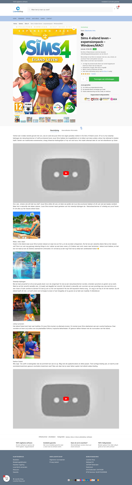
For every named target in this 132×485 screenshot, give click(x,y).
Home (15, 23)
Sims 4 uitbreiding (80, 437)
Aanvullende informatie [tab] (69, 130)
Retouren (16, 470)
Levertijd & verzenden (20, 467)
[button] (73, 28)
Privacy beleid (54, 462)
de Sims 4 (105, 71)
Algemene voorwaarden (57, 460)
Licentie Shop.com (19, 481)
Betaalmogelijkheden (19, 462)
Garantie (15, 472)
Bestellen (16, 460)
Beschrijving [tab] (54, 130)
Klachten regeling (18, 465)
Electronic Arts (90, 30)
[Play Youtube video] (66, 173)
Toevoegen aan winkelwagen (104, 79)
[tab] (81, 130)
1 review (93, 74)
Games (21, 23)
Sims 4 (27, 23)
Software (89, 437)
